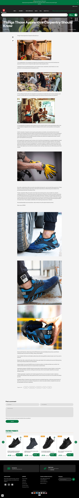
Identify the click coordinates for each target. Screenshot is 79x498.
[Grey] (20, 440)
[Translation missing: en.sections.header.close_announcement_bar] (77, 2)
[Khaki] (54, 439)
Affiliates (24, 480)
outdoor (25, 387)
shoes (44, 387)
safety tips (39, 387)
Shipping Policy (25, 487)
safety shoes (32, 387)
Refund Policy (43, 483)
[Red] (20, 442)
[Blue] (20, 439)
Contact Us (24, 483)
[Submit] (73, 479)
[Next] (76, 442)
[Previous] (3, 442)
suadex (49, 387)
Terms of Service (43, 481)
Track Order (24, 478)
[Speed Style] (39, 256)
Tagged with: (19, 387)
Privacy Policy (25, 485)
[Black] (20, 437)
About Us (24, 482)
